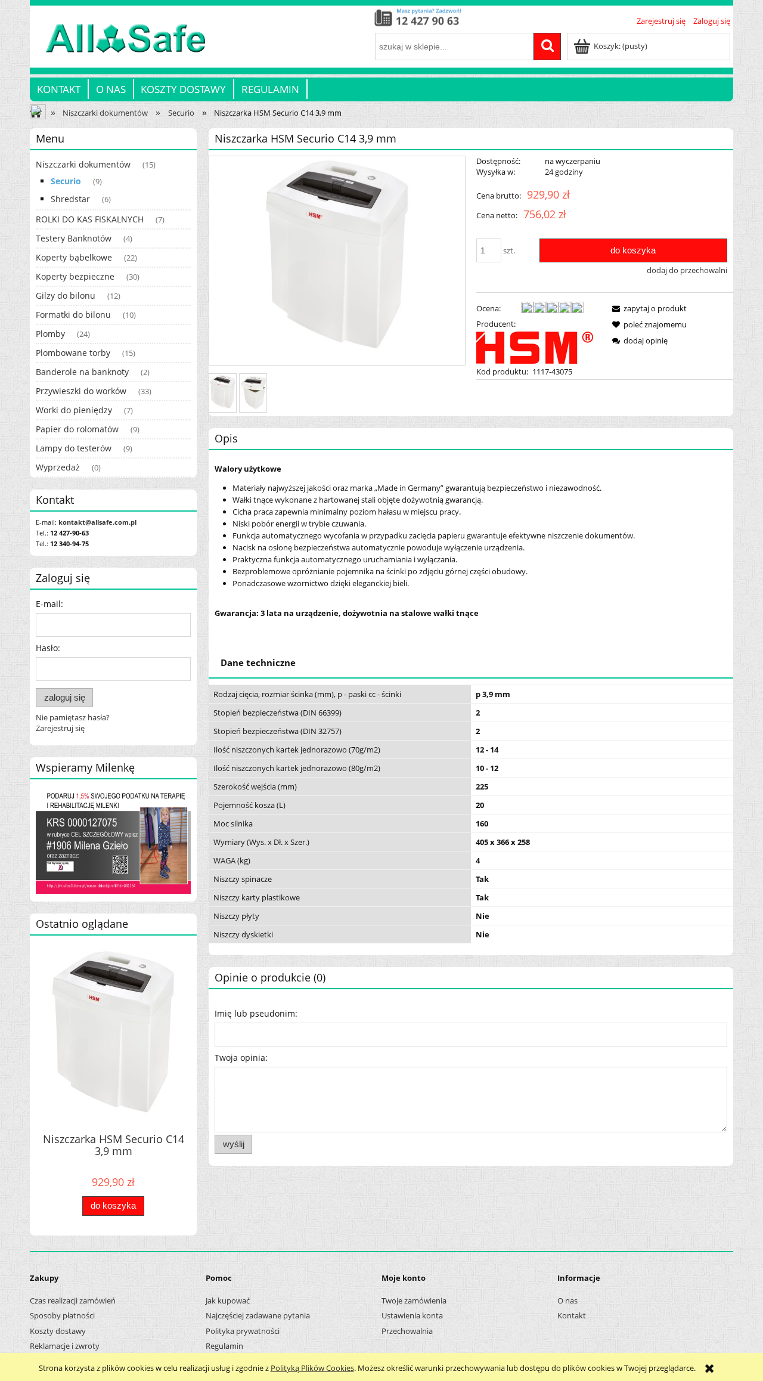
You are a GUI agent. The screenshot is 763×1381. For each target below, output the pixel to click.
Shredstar (70, 199)
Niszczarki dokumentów (83, 164)
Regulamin (224, 1345)
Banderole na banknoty (82, 371)
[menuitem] (59, 89)
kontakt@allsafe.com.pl (97, 522)
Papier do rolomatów (77, 429)
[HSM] (534, 346)
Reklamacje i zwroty (65, 1345)
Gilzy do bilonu (65, 295)
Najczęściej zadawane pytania (258, 1315)
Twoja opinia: (241, 1057)
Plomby (50, 333)
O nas (567, 1300)
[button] (647, 308)
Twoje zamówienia (414, 1300)
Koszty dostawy (58, 1331)
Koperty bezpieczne (75, 276)
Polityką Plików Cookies (312, 1368)
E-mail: (49, 603)
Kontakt (571, 1315)
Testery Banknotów (73, 238)
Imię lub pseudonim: (256, 1013)
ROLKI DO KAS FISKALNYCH (90, 219)
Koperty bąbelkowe (74, 257)
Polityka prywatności (243, 1331)
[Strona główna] (118, 44)
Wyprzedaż (58, 467)
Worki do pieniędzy (74, 410)
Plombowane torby (73, 352)
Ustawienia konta (412, 1315)
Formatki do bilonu (73, 314)
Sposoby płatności (62, 1315)
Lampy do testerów (73, 448)
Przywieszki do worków (81, 391)
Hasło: (48, 648)
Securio (66, 181)
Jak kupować (228, 1300)
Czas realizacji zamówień (73, 1300)
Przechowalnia (407, 1331)
